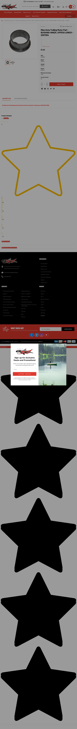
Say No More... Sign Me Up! (24, 373)
